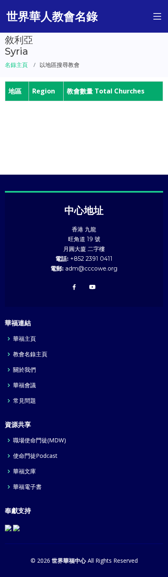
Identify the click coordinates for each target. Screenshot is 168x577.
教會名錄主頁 (30, 354)
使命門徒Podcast (35, 456)
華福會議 (24, 385)
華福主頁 (24, 339)
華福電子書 (27, 487)
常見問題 (24, 401)
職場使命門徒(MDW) (39, 440)
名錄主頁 (16, 65)
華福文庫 (24, 471)
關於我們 (24, 370)
